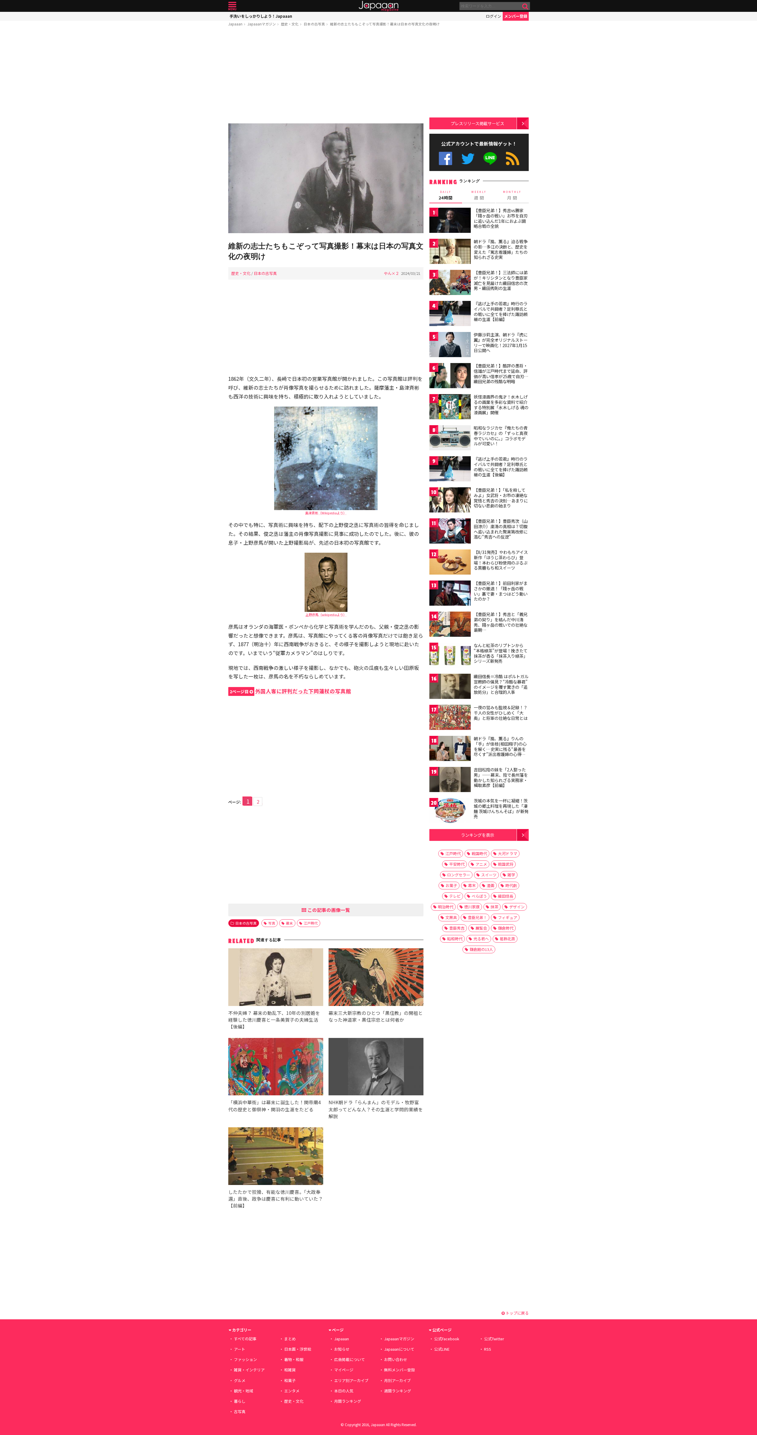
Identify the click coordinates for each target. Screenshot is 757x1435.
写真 (271, 923)
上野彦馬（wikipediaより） (326, 614)
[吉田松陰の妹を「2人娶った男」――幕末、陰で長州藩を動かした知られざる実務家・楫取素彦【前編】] (450, 780)
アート (239, 1349)
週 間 (478, 195)
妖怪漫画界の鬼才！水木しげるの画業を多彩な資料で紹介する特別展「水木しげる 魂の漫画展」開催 (501, 405)
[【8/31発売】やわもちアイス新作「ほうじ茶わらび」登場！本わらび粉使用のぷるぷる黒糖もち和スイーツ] (450, 562)
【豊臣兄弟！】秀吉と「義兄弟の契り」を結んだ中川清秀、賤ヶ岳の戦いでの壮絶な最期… (501, 622)
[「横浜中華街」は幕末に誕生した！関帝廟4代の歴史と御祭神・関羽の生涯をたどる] (275, 1067)
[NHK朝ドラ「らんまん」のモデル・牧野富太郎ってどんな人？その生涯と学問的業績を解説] (376, 1067)
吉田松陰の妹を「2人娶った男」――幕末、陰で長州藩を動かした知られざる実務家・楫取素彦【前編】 (501, 777)
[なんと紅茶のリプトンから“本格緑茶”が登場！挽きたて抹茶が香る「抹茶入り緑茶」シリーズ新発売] (450, 656)
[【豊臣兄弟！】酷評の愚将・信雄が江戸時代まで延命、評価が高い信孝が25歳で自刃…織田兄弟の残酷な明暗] (450, 376)
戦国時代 (479, 853)
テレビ (455, 896)
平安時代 (457, 864)
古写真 (239, 1411)
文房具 (451, 917)
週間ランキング (397, 1391)
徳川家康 (472, 907)
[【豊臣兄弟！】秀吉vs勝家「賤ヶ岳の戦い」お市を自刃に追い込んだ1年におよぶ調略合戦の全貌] (450, 221)
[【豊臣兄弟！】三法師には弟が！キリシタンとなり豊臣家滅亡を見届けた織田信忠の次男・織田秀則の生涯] (450, 283)
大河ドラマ (507, 853)
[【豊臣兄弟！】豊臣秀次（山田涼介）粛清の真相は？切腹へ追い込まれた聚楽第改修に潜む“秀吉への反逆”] (450, 531)
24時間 (446, 195)
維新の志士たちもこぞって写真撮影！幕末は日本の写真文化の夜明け (385, 23)
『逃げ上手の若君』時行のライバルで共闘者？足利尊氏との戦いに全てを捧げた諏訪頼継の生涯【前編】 (501, 311)
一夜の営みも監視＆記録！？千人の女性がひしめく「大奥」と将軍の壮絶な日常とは (501, 712)
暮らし (239, 1401)
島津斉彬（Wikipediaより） (326, 512)
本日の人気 (343, 1391)
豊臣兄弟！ (477, 917)
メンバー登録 (515, 16)
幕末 (289, 923)
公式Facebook (445, 158)
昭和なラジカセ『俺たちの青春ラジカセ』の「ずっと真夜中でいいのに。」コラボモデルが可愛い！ (501, 436)
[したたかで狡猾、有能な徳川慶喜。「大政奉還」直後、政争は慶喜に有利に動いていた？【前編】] (275, 1157)
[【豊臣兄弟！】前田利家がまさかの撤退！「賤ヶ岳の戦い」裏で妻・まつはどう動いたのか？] (450, 594)
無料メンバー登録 (399, 1370)
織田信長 (505, 896)
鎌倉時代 (505, 928)
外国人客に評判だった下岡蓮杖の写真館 (290, 691)
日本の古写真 (314, 23)
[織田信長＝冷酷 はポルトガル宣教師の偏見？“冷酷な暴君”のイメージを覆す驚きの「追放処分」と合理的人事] (450, 687)
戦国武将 (505, 864)
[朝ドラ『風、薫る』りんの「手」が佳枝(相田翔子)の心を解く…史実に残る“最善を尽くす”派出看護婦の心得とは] (450, 749)
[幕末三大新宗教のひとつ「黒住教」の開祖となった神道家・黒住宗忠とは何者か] (376, 978)
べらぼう (479, 896)
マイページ (343, 1370)
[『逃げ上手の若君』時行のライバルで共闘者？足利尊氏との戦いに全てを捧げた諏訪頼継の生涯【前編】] (450, 314)
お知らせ (342, 1349)
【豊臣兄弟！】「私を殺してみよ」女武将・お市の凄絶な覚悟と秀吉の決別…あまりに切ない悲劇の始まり (501, 498)
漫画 (490, 885)
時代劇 (511, 885)
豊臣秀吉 (457, 928)
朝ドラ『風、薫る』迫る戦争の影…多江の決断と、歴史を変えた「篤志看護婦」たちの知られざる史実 (501, 249)
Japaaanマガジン (262, 23)
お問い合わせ (395, 1359)
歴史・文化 (290, 23)
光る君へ (481, 938)
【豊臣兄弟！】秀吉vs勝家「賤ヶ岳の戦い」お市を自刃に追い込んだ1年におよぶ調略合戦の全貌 (501, 218)
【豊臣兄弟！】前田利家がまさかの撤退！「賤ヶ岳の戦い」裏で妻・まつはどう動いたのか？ (501, 591)
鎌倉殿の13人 (481, 949)
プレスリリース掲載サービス (477, 123)
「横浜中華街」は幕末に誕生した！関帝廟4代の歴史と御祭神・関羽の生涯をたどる (274, 1105)
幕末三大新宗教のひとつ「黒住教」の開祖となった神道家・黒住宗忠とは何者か (376, 1016)
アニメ (481, 864)
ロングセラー (458, 875)
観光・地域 (243, 1391)
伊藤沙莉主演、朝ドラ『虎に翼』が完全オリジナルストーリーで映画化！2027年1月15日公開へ (501, 342)
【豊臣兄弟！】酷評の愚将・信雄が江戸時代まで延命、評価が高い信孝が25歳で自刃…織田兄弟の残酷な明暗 (501, 373)
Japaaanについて (399, 1349)
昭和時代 (454, 938)
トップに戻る (517, 1313)
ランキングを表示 (477, 835)
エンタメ (292, 1391)
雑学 (511, 875)
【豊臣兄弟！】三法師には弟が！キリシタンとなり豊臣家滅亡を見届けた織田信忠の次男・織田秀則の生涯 (501, 280)
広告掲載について (349, 1359)
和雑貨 (290, 1370)
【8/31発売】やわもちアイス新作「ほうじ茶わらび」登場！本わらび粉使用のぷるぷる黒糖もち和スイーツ (501, 560)
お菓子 (451, 885)
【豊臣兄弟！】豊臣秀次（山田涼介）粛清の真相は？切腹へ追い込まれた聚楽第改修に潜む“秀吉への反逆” (501, 529)
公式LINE (490, 158)
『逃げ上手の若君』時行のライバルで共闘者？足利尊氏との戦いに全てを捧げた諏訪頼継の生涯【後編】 (501, 467)
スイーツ (488, 875)
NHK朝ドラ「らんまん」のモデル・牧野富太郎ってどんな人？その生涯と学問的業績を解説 (376, 1109)
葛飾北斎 (507, 938)
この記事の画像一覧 (328, 910)
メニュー (232, 6)
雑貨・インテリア (249, 1370)
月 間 (512, 195)
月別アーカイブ (397, 1380)
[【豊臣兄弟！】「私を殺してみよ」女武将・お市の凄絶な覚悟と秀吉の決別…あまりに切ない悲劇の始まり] (450, 500)
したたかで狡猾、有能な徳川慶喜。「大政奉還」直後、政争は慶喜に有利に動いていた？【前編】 (275, 1199)
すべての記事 (245, 1339)
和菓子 (290, 1380)
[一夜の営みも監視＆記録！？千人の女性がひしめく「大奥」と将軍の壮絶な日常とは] (450, 718)
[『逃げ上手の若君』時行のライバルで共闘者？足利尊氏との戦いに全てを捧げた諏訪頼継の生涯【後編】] (450, 469)
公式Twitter (468, 158)
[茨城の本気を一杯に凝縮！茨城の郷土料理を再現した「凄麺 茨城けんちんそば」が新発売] (450, 811)
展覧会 (481, 928)
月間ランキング (347, 1401)
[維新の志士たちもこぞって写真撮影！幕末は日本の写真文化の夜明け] (325, 179)
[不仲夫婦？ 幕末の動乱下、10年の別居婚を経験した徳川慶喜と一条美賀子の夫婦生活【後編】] (275, 978)
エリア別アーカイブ (351, 1380)
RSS (512, 158)
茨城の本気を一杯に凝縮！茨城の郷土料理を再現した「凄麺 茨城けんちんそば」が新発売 (501, 808)
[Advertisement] (325, 76)
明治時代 (445, 907)
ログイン (493, 16)
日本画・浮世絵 (297, 1349)
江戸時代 (311, 923)
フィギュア (507, 917)
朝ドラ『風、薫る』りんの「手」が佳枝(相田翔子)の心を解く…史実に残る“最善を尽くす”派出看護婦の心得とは (500, 748)
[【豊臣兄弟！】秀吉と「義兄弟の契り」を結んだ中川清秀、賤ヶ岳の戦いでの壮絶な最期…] (450, 625)
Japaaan (378, 6)
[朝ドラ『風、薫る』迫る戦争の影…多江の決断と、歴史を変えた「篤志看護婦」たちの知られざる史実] (450, 252)
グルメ (239, 1380)
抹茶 (494, 907)
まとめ (290, 1339)
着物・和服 (293, 1359)
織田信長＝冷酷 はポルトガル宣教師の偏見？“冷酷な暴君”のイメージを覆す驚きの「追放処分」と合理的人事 (501, 684)
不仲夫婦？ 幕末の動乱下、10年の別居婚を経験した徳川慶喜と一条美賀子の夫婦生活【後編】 (274, 1020)
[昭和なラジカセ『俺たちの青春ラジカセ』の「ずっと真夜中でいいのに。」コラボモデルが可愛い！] (450, 438)
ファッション (245, 1359)
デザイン (517, 907)
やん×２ (391, 273)
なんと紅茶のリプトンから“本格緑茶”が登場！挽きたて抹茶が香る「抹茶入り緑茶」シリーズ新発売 (501, 653)
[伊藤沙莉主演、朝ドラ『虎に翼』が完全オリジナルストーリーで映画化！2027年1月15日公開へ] (450, 345)
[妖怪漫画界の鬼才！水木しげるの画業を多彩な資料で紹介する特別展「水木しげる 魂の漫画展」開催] (450, 407)
